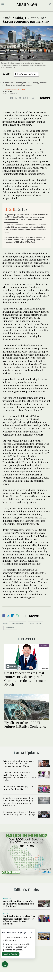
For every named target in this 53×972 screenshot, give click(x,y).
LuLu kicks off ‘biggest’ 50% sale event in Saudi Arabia (18, 787)
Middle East (7, 898)
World (5, 913)
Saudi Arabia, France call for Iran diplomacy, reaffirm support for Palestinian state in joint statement (19, 920)
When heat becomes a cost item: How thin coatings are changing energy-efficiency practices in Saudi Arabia (18, 801)
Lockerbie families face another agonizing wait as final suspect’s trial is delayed (18, 904)
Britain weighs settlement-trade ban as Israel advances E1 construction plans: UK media (18, 763)
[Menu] (2, 4)
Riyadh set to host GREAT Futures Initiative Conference (25, 724)
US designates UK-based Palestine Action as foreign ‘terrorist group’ (19, 813)
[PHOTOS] (26, 656)
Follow (46, 98)
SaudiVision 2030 (18, 623)
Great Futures (35, 623)
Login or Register (11, 954)
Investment (10, 628)
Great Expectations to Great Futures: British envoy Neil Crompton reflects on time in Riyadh (25, 678)
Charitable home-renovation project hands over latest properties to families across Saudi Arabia (19, 776)
